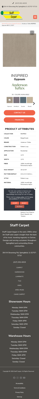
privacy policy (20, 197)
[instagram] (17, 378)
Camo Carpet (19, 294)
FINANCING (19, 120)
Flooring (8, 23)
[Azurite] (23, 100)
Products (18, 23)
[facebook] (14, 378)
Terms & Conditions (19, 388)
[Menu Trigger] (35, 17)
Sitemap (19, 397)
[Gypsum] (9, 100)
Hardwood (19, 272)
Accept (15, 203)
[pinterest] (21, 378)
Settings (19, 206)
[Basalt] (29, 100)
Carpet (13, 23)
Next (33, 101)
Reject (24, 203)
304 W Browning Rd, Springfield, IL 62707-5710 (20, 6)
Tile (19, 281)
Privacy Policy (19, 392)
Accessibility (19, 383)
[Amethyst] (16, 100)
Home (3, 23)
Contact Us (19, 113)
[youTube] (24, 378)
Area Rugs (19, 290)
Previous (5, 101)
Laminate (19, 276)
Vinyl (19, 285)
